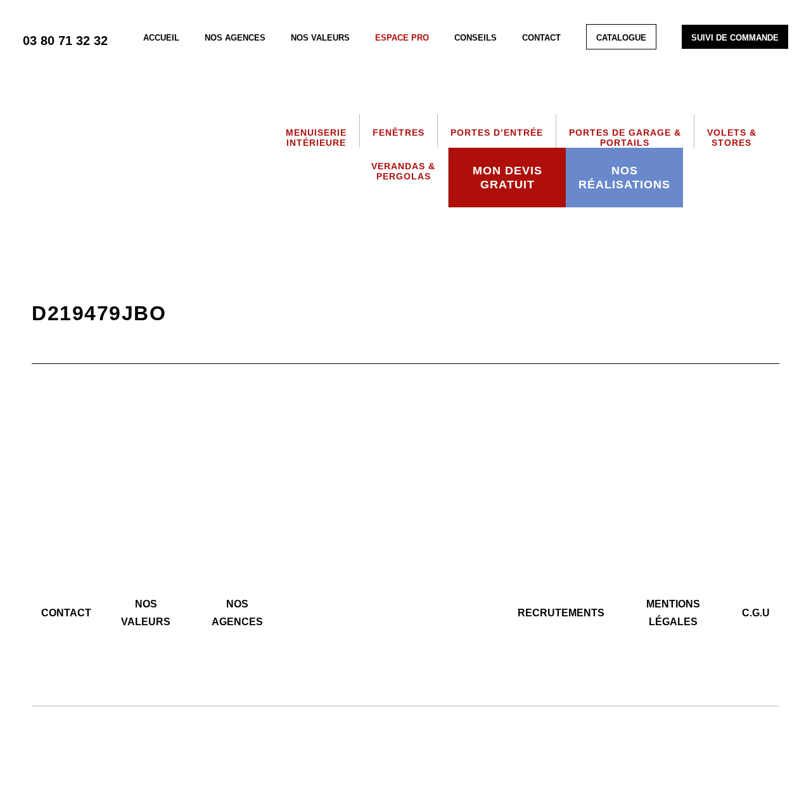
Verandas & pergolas (403, 171)
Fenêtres (399, 132)
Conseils (475, 37)
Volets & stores (732, 137)
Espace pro (402, 37)
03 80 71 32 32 (65, 41)
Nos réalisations (624, 177)
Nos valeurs (320, 37)
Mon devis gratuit (507, 177)
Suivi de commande (735, 37)
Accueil (161, 37)
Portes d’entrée (496, 132)
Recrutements (561, 612)
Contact (541, 37)
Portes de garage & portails (625, 137)
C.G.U (756, 612)
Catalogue (621, 37)
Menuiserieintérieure (316, 137)
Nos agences (235, 37)
